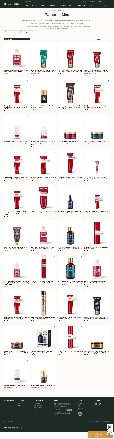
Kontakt (84, 1)
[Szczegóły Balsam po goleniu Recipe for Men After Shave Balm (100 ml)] (70, 337)
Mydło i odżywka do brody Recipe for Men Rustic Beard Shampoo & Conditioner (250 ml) (70, 247)
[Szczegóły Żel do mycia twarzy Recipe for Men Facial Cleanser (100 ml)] (97, 233)
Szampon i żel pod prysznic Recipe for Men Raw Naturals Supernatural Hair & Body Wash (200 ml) (69, 107)
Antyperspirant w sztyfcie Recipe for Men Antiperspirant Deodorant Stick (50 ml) (15, 142)
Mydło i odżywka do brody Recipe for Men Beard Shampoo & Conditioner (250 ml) (42, 247)
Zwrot (35, 409)
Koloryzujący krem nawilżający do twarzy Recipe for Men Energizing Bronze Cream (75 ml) (15, 107)
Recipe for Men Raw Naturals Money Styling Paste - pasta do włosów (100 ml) (96, 142)
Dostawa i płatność (38, 405)
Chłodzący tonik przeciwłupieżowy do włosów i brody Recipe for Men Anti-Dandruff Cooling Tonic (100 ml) (16, 283)
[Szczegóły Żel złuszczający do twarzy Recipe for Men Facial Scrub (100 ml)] (70, 303)
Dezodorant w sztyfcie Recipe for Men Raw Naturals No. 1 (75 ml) (43, 106)
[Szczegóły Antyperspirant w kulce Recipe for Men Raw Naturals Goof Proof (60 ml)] (43, 371)
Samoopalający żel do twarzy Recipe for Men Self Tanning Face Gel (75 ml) (16, 178)
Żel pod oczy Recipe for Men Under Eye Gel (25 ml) (96, 212)
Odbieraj (69, 409)
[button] (28, 45)
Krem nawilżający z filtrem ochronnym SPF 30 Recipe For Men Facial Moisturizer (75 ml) (17, 317)
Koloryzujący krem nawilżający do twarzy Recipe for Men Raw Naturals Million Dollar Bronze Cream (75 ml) (96, 71)
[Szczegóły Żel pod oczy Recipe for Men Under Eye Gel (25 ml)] (97, 197)
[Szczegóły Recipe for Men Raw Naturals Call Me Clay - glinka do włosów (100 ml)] (70, 127)
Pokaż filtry (10, 39)
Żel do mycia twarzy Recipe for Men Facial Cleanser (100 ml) (96, 247)
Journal (25, 1)
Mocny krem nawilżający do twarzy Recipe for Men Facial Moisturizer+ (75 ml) (43, 178)
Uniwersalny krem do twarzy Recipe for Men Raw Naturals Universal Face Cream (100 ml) (70, 70)
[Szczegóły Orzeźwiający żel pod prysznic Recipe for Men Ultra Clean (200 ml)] (43, 197)
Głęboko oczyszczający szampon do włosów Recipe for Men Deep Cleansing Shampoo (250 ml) (96, 283)
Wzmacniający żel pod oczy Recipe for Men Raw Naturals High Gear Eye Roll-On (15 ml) (96, 178)
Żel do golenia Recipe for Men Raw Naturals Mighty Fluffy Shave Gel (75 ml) (43, 317)
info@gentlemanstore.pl (85, 405)
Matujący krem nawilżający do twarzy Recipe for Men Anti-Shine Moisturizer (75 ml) (96, 106)
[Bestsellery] (105, 5)
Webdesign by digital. (105, 421)
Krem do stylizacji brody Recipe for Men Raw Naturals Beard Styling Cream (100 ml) (96, 352)
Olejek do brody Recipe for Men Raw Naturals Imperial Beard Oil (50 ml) (70, 212)
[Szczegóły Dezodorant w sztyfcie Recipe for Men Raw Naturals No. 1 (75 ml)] (43, 91)
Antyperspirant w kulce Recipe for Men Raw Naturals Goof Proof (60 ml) (43, 386)
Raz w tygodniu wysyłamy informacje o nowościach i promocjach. (62, 413)
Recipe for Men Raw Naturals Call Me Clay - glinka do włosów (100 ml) (70, 142)
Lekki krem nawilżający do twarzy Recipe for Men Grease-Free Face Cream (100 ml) (16, 247)
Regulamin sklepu (38, 407)
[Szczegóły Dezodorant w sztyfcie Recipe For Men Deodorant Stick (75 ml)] (17, 371)
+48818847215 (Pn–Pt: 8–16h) (96, 1)
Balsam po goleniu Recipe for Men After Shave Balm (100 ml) (70, 352)
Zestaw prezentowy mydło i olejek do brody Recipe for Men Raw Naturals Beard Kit (43, 352)
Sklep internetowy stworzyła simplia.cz (93, 421)
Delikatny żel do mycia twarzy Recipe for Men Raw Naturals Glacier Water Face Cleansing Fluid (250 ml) (70, 283)
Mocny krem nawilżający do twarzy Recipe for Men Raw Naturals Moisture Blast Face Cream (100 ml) (43, 71)
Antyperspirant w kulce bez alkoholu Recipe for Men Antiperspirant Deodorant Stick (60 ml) (43, 143)
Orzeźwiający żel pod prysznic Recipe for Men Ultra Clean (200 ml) (43, 212)
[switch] (109, 434)
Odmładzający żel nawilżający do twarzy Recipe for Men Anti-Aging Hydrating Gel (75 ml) (15, 213)
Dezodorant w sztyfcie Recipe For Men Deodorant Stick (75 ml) (14, 386)
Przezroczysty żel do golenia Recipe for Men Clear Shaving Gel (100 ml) (70, 178)
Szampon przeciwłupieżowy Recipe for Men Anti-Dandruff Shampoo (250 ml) (16, 70)
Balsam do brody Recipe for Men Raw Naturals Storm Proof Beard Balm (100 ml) (16, 352)
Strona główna (52, 10)
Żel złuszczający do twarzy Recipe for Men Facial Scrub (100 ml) (69, 317)
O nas (30, 1)
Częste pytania (37, 403)
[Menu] (112, 425)
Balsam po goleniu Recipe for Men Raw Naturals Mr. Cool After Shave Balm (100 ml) (96, 317)
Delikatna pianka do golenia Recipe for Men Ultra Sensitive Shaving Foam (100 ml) (42, 282)
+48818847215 (83, 403)
